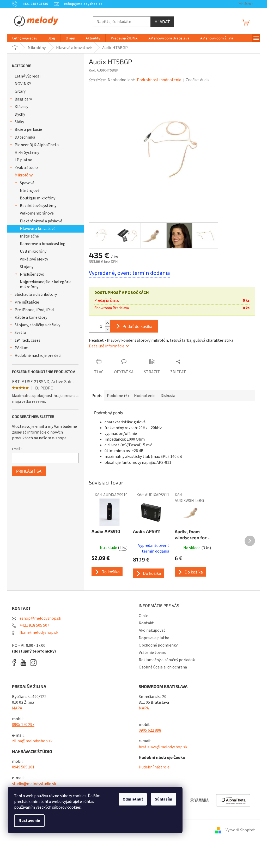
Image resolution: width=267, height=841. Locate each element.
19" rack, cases (27, 340)
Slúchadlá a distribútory (36, 294)
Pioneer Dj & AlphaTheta (37, 145)
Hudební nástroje (154, 767)
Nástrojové (30, 190)
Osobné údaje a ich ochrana (163, 667)
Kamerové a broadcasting (42, 244)
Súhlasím (163, 799)
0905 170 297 (23, 724)
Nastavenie (29, 821)
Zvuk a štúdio (26, 167)
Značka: (197, 80)
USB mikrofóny (33, 251)
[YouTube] (24, 662)
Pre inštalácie (27, 302)
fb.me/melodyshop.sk (38, 632)
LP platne (23, 160)
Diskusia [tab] (168, 396)
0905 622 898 (150, 730)
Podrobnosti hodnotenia (159, 80)
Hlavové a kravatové (38, 229)
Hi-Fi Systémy (27, 152)
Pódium (21, 348)
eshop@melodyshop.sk (40, 618)
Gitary (20, 91)
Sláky (19, 122)
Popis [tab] (97, 396)
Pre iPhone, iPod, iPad (34, 310)
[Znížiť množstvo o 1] (107, 329)
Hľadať (162, 21)
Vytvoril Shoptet (240, 830)
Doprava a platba (154, 638)
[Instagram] (33, 662)
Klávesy (21, 107)
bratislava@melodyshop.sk (163, 747)
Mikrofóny (24, 175)
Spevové (27, 183)
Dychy (20, 114)
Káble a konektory (31, 317)
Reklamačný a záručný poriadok (167, 660)
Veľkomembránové (37, 213)
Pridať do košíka (138, 326)
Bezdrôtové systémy (38, 206)
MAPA (17, 708)
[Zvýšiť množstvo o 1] (107, 323)
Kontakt (146, 623)
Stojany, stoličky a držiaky (37, 325)
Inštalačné (29, 236)
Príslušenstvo (32, 274)
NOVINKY (23, 84)
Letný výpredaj (27, 76)
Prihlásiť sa (28, 471)
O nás (144, 616)
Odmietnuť (133, 799)
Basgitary (23, 99)
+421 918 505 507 (34, 625)
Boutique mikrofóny (37, 198)
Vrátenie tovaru (152, 652)
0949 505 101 (23, 767)
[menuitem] (24, 38)
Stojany (26, 267)
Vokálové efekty (34, 259)
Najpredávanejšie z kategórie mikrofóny (45, 284)
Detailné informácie (106, 346)
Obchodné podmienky (158, 645)
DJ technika (25, 137)
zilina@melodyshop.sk (32, 741)
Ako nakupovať (152, 630)
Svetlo (20, 332)
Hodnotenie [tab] (144, 396)
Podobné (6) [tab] (118, 396)
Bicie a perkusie (28, 129)
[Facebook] (15, 662)
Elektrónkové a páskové (41, 221)
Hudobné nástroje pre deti (38, 355)
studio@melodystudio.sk (34, 784)
